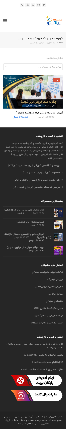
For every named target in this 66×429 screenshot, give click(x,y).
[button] (5, 20)
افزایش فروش (56, 272)
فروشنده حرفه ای (40, 272)
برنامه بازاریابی (56, 315)
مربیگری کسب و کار (23, 187)
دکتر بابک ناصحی (49, 147)
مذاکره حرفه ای (56, 294)
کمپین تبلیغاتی (56, 323)
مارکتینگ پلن (40, 315)
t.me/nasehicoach (41, 362)
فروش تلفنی (41, 286)
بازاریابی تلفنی (56, 286)
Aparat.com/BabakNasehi (33, 369)
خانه (61, 42)
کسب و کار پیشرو (32, 143)
